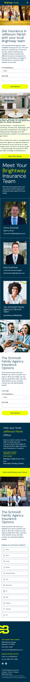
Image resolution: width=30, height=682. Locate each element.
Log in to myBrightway (9, 656)
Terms (10, 672)
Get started (15, 86)
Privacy (16, 672)
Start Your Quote (15, 156)
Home (7, 549)
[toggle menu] (27, 3)
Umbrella (8, 609)
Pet (7, 615)
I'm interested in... (8, 68)
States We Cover (7, 674)
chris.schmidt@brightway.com (14, 234)
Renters (8, 567)
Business (8, 603)
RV (6, 591)
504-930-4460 (7, 647)
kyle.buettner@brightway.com (14, 273)
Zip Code (5, 76)
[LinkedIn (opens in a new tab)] (6, 664)
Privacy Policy (9, 677)
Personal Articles (10, 573)
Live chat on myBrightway (12, 315)
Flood (7, 555)
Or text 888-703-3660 (10, 659)
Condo (7, 561)
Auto (7, 579)
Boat (7, 597)
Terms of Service (19, 677)
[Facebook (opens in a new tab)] (3, 664)
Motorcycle (9, 585)
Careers (4, 672)
